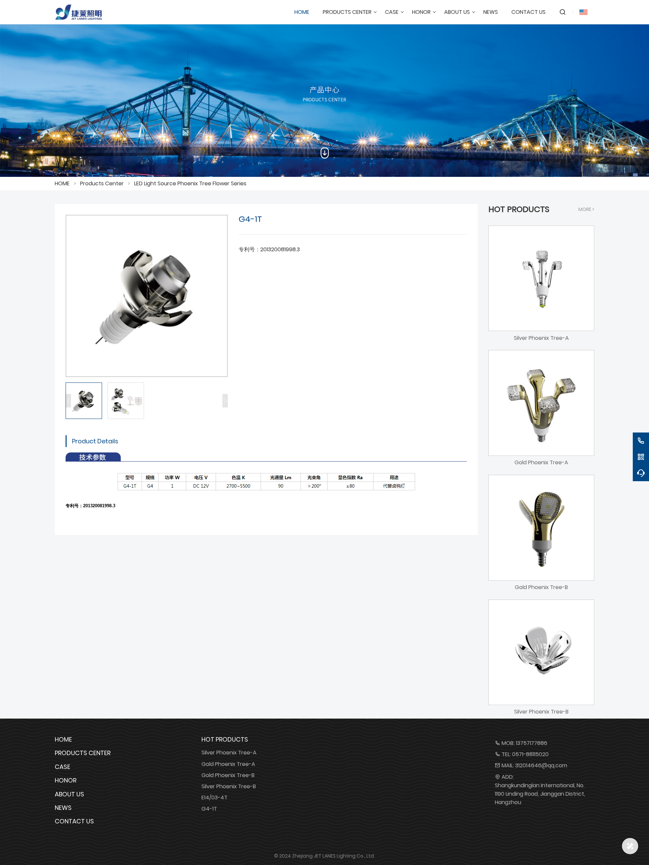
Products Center (102, 183)
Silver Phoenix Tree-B (228, 786)
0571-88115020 (530, 754)
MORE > (586, 209)
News (63, 807)
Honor (65, 780)
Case (62, 767)
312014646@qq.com (541, 765)
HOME (62, 183)
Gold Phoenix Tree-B (228, 775)
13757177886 (531, 743)
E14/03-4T (214, 797)
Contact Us (74, 821)
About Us (69, 794)
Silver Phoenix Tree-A (229, 752)
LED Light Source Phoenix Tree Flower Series (190, 183)
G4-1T (209, 809)
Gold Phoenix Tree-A (228, 764)
